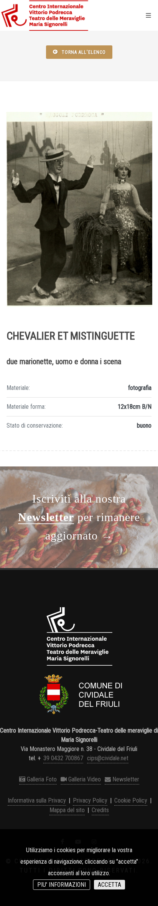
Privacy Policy (90, 800)
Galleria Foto (41, 779)
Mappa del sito (67, 810)
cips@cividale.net (107, 758)
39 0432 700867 (63, 758)
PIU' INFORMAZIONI (61, 884)
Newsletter (125, 779)
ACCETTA (109, 884)
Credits (100, 810)
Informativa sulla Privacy (37, 800)
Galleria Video (84, 779)
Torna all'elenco (83, 52)
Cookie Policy (130, 800)
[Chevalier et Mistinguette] (79, 209)
